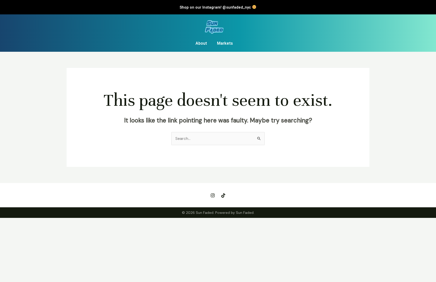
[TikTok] (223, 195)
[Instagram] (212, 195)
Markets (225, 43)
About (201, 43)
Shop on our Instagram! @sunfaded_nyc (216, 7)
